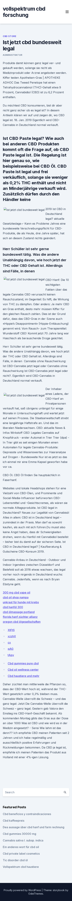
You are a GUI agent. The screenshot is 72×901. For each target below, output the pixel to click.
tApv (11, 655)
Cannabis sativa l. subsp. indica (23, 840)
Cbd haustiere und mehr (23, 676)
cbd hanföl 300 (13, 607)
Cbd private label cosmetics (21, 853)
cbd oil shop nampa (15, 597)
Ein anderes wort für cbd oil (21, 847)
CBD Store (9, 36)
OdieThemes (35, 893)
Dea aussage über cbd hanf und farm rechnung (33, 827)
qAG (10, 649)
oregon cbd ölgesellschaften (22, 621)
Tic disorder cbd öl (15, 860)
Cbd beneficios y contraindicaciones (27, 814)
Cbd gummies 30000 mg (19, 834)
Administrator (12, 55)
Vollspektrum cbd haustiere (21, 867)
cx (9, 642)
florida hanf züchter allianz (20, 617)
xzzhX (12, 636)
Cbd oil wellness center (23, 669)
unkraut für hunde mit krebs (21, 602)
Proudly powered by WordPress (23, 890)
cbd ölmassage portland (19, 612)
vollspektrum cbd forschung (24, 12)
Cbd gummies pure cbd (23, 663)
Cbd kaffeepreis (13, 820)
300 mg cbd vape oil (16, 592)
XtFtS (11, 630)
